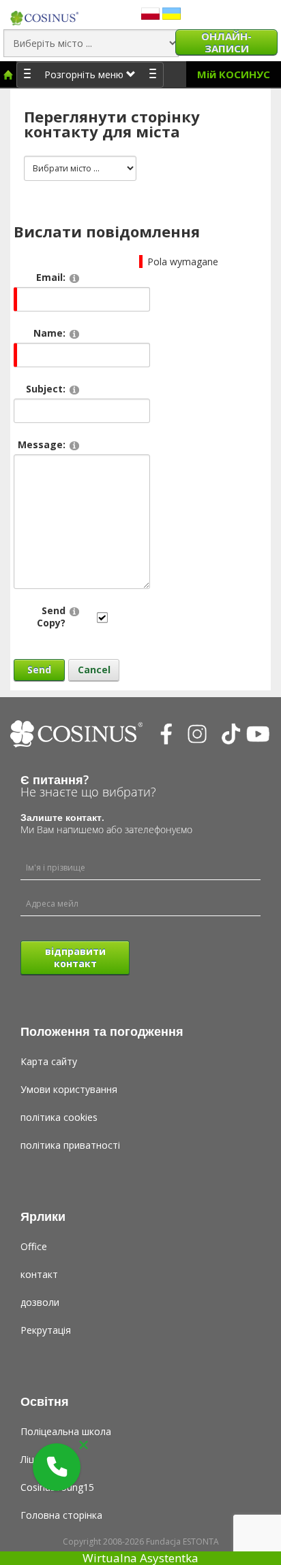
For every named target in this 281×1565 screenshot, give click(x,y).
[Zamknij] (83, 1445)
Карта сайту (48, 1061)
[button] (56, 1467)
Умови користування (68, 1089)
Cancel (94, 669)
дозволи (39, 1302)
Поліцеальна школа (65, 1431)
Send (39, 669)
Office (33, 1246)
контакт (39, 1274)
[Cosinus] (44, 14)
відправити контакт (75, 957)
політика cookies (59, 1117)
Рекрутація (45, 1330)
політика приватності (70, 1145)
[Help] (74, 278)
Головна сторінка (61, 1515)
